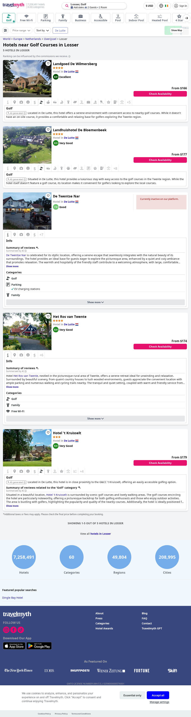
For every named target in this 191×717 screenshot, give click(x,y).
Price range (19, 30)
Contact (147, 623)
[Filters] (5, 30)
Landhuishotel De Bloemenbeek (80, 130)
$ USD (149, 5)
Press (99, 618)
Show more (94, 302)
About (100, 613)
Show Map (176, 30)
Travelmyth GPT (152, 628)
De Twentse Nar (66, 196)
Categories (102, 623)
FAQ (144, 618)
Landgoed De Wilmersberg (75, 64)
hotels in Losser (100, 533)
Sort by (40, 30)
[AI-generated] (25, 113)
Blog (145, 613)
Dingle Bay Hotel (12, 597)
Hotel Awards (104, 628)
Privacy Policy (61, 714)
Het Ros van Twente (70, 316)
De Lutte (60, 30)
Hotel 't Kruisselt (67, 433)
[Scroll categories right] (186, 18)
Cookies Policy (44, 714)
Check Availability (160, 93)
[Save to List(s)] (48, 63)
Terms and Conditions (81, 714)
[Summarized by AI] (25, 251)
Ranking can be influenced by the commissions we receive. (35, 56)
